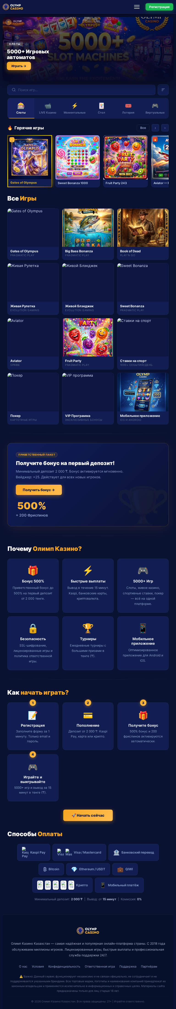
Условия (38, 966)
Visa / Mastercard (87, 852)
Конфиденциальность (64, 966)
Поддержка (127, 966)
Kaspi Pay (37, 852)
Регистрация (159, 7)
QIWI (125, 869)
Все (143, 128)
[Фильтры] (163, 89)
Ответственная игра (100, 966)
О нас (23, 966)
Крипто (82, 885)
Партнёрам (149, 966)
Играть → (18, 66)
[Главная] (13, 6)
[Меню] (138, 7)
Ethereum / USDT (88, 869)
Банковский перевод (133, 852)
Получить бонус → (39, 490)
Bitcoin (51, 869)
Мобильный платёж (119, 885)
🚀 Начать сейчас (88, 815)
